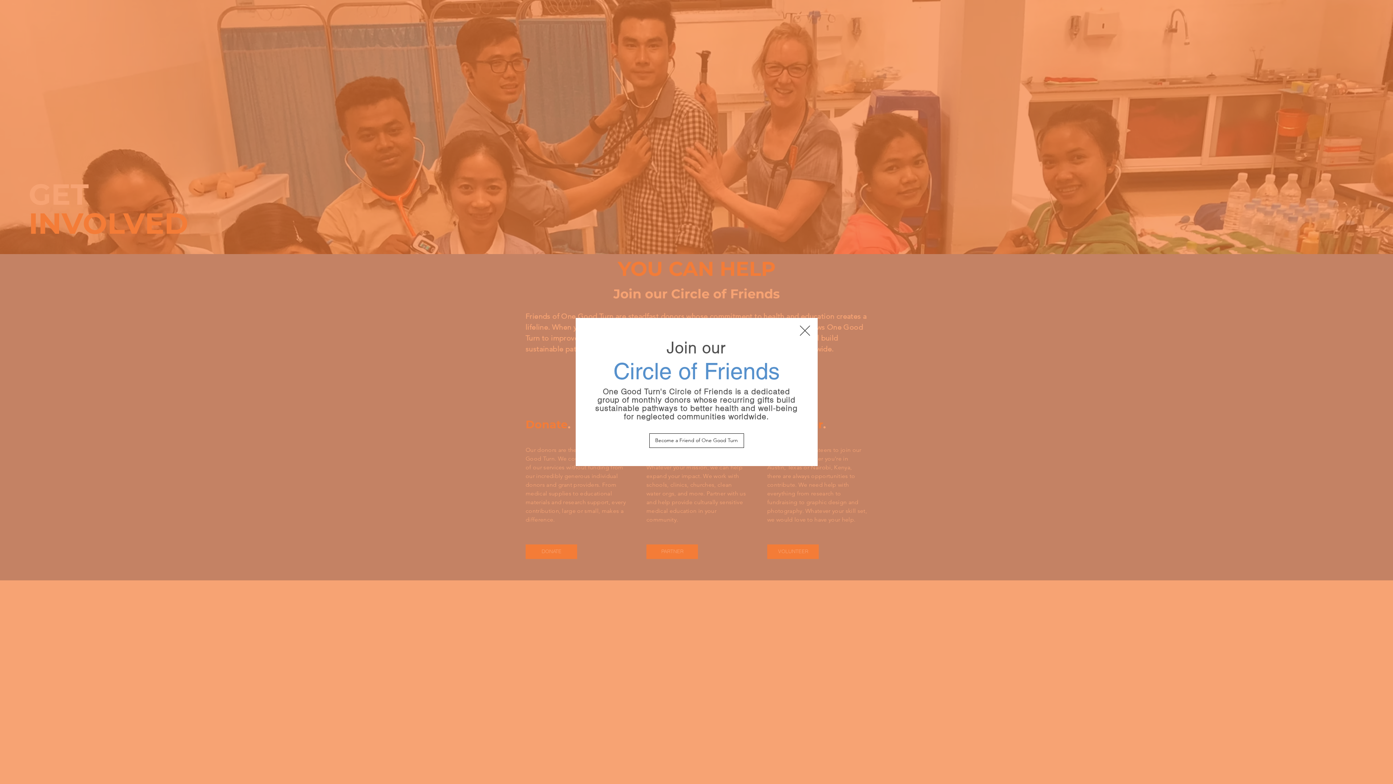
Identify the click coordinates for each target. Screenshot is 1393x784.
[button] (805, 330)
